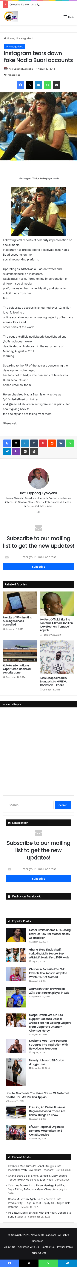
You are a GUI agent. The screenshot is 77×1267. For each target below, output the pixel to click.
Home (10, 38)
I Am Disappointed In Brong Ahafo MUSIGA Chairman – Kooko (53, 681)
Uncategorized (24, 38)
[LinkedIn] (38, 85)
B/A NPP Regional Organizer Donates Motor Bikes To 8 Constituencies (46, 1130)
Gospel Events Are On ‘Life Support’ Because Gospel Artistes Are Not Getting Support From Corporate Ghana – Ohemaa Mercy (50, 1022)
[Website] (38, 512)
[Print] (34, 451)
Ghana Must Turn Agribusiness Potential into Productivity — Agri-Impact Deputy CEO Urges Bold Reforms (39, 1203)
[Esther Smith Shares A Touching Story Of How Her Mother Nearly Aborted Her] (16, 935)
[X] (29, 85)
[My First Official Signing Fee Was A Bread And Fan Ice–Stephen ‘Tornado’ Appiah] (57, 603)
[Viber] (16, 451)
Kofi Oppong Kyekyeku (21, 68)
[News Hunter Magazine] (10, 16)
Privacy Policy (65, 1246)
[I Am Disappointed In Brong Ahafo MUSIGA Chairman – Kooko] (57, 657)
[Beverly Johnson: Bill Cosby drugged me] (16, 1072)
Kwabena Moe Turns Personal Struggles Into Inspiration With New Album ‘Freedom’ (48, 1044)
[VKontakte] (61, 443)
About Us (9, 1246)
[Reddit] (52, 443)
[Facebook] (20, 85)
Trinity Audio (39, 178)
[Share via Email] (56, 85)
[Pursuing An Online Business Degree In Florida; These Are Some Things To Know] (16, 1112)
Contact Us (48, 1246)
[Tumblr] (34, 443)
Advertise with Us (28, 1246)
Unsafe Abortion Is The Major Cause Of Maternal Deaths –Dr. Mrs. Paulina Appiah (37, 1095)
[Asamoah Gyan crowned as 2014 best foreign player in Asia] (16, 997)
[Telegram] (7, 451)
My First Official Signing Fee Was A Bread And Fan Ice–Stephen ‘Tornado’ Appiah (56, 625)
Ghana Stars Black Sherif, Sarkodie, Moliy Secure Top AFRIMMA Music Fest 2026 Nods (49, 953)
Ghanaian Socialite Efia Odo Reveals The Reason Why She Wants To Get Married (48, 973)
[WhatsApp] (47, 85)
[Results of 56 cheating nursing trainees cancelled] (20, 602)
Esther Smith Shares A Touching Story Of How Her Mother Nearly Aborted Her (50, 934)
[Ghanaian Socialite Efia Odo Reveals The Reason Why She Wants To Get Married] (16, 974)
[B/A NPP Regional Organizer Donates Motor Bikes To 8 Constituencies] (16, 1132)
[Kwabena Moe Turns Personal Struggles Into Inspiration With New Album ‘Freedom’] (16, 1046)
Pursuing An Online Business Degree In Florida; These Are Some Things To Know (47, 1111)
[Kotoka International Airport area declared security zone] (20, 651)
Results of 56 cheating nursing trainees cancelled (17, 621)
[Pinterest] (43, 443)
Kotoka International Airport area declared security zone (17, 669)
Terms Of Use (38, 1252)
